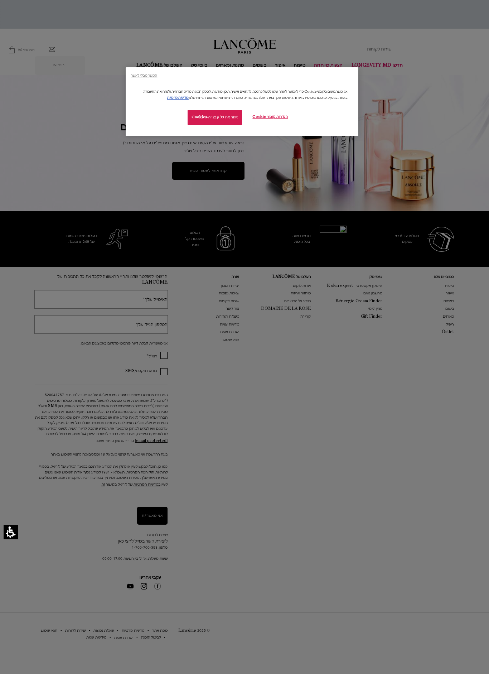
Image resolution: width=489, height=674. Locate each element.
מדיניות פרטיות (178, 98)
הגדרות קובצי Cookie (270, 117)
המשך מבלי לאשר (144, 75)
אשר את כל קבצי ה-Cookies (215, 117)
